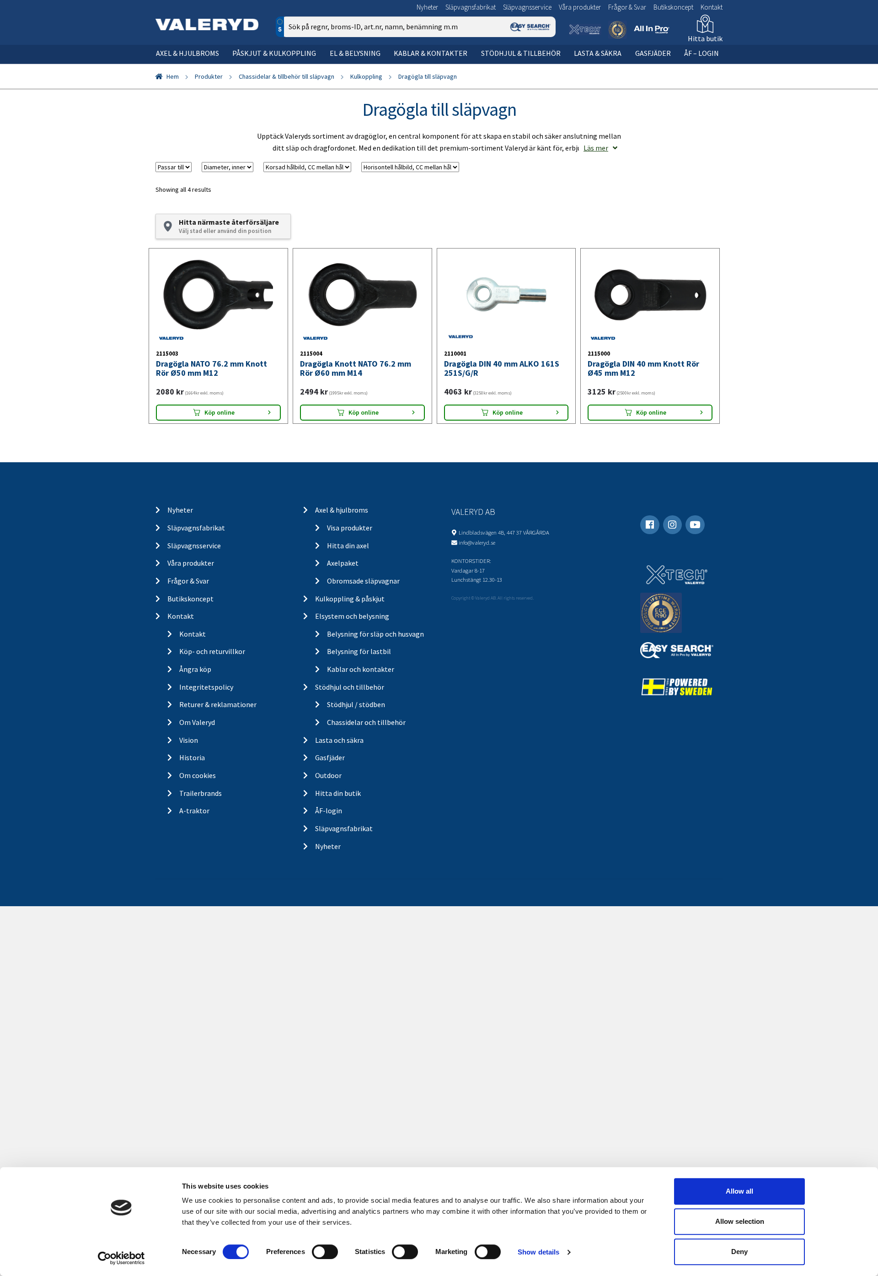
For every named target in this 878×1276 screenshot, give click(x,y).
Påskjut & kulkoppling (274, 53)
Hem (172, 76)
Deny (739, 1251)
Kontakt (712, 7)
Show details (538, 1252)
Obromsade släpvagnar (363, 580)
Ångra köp (195, 669)
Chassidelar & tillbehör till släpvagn (286, 76)
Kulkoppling (366, 76)
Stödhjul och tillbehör (349, 687)
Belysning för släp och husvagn (375, 633)
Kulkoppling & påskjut (350, 598)
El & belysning (355, 53)
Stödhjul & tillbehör (521, 53)
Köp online (219, 412)
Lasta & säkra (597, 53)
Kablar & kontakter (430, 53)
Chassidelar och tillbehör (366, 722)
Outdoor (328, 775)
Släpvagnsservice (527, 7)
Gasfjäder (653, 53)
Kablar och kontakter (360, 669)
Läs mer (596, 147)
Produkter (209, 76)
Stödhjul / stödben (356, 704)
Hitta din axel (348, 545)
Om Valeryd (197, 722)
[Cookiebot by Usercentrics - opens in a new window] (121, 1258)
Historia (192, 757)
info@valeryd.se (477, 542)
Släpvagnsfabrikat (470, 7)
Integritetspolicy (206, 687)
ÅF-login (328, 810)
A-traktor (194, 810)
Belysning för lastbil (359, 651)
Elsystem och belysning (352, 616)
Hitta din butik (338, 793)
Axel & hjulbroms (187, 53)
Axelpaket (343, 563)
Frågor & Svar (627, 7)
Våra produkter (580, 7)
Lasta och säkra (339, 740)
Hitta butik (705, 38)
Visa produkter (349, 527)
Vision (188, 740)
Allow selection (739, 1221)
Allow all (739, 1191)
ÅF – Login (701, 53)
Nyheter (427, 7)
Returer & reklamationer (218, 704)
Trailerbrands (200, 793)
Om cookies (197, 775)
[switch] (325, 1251)
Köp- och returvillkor (212, 651)
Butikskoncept (673, 7)
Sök (541, 66)
